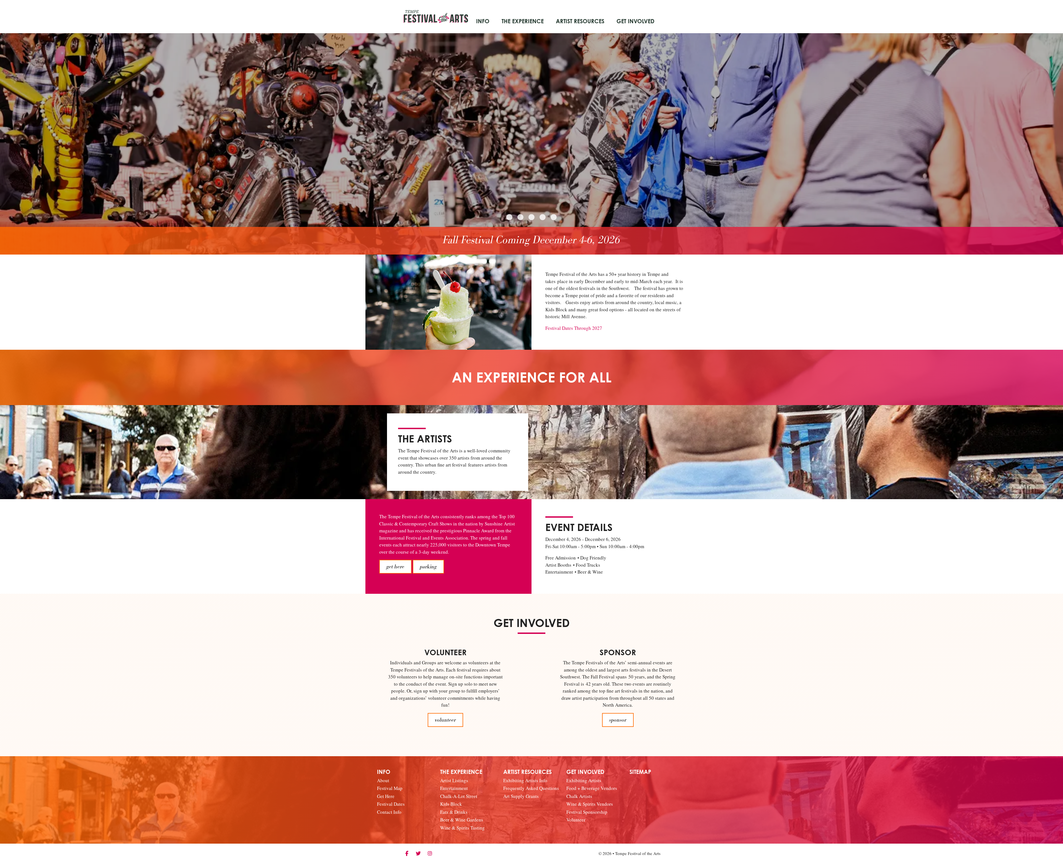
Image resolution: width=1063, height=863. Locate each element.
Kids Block (451, 804)
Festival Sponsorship (586, 812)
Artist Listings (454, 780)
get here (395, 566)
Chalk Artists (579, 796)
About (383, 780)
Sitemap (640, 771)
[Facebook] (407, 853)
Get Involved (635, 21)
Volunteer (575, 820)
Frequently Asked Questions (531, 788)
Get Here (385, 796)
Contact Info (389, 812)
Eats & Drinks (454, 812)
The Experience (523, 21)
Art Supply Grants (521, 796)
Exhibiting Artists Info (525, 780)
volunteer (445, 720)
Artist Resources (580, 21)
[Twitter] (418, 853)
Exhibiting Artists (583, 780)
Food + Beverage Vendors (591, 788)
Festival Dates (391, 804)
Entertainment (454, 788)
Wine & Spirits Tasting (462, 828)
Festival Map (390, 788)
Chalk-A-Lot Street (458, 796)
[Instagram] (430, 853)
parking (428, 566)
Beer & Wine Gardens (461, 820)
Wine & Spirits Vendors (589, 804)
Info (482, 21)
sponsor (617, 720)
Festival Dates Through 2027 (573, 328)
